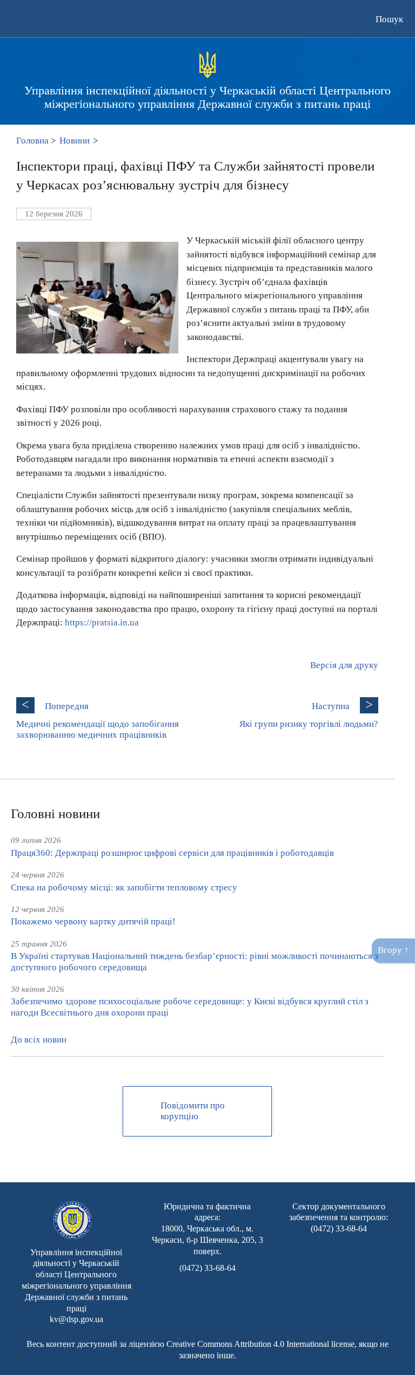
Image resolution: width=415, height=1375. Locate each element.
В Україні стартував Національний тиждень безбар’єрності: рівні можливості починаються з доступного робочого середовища (194, 961)
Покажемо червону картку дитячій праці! (93, 921)
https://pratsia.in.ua (102, 622)
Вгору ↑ (393, 950)
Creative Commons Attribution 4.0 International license (260, 1344)
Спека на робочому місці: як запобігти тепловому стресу (124, 887)
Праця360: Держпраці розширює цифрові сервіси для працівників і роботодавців (172, 853)
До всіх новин (38, 1039)
